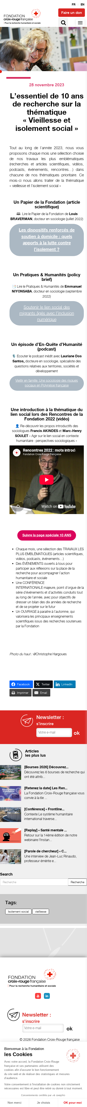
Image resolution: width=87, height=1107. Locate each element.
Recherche (77, 882)
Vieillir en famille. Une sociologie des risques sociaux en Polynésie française (46, 383)
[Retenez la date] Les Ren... (45, 788)
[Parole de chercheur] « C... (45, 851)
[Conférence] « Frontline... (44, 809)
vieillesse (40, 911)
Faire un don (71, 13)
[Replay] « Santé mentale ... (45, 830)
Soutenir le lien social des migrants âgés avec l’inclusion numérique (46, 313)
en (82, 5)
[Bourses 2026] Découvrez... (46, 767)
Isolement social (18, 911)
